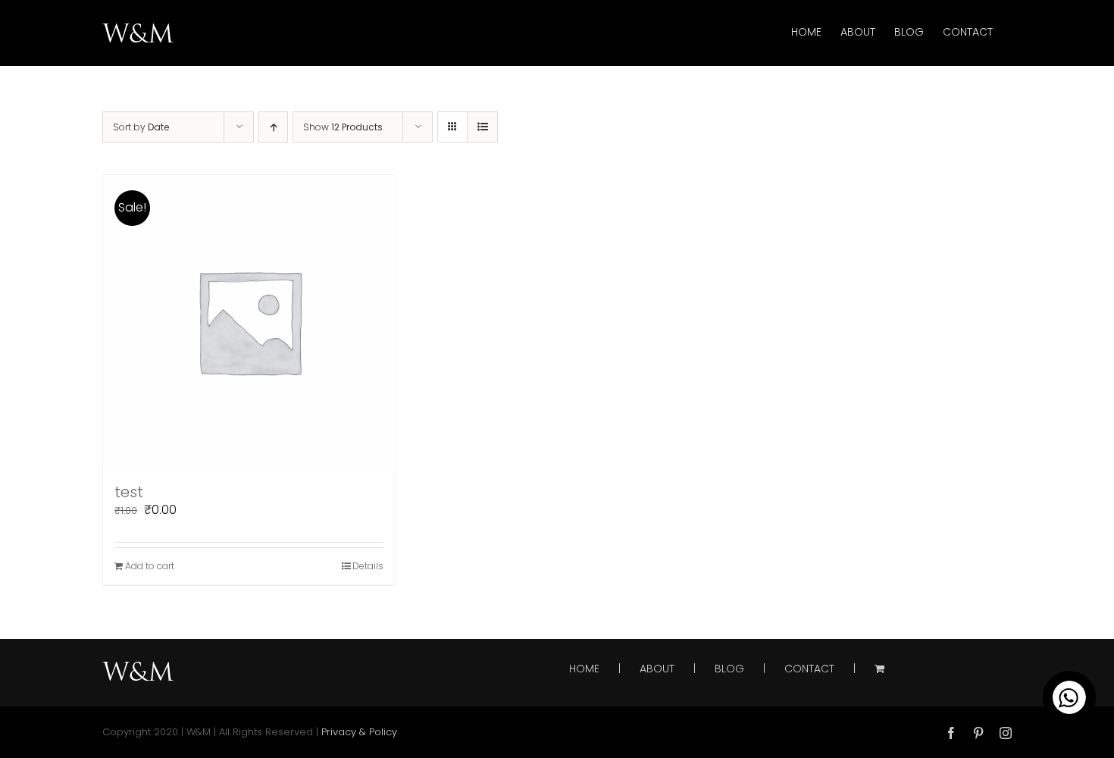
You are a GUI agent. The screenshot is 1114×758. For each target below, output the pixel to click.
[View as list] (482, 127)
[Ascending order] (273, 127)
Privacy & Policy (359, 732)
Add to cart (149, 565)
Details (367, 565)
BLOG (729, 669)
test (128, 492)
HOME (584, 669)
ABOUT (657, 669)
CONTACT (809, 669)
